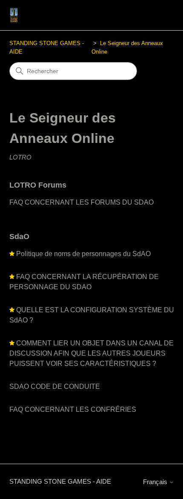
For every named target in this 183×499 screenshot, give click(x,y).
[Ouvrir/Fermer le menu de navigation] (159, 15)
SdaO (19, 236)
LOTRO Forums (37, 185)
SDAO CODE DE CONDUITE (54, 386)
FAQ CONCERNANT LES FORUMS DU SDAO (81, 202)
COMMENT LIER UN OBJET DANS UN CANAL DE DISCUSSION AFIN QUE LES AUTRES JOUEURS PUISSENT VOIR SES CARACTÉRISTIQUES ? (91, 353)
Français (156, 481)
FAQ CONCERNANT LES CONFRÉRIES (72, 409)
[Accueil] (14, 15)
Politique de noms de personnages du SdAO (83, 253)
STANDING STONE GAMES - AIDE (60, 481)
